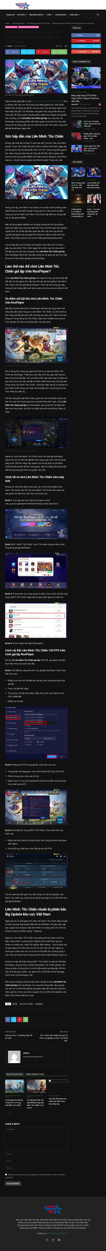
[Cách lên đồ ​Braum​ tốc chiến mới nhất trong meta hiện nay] (58, 1086)
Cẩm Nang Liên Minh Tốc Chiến (38, 23)
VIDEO (49, 15)
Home (7, 23)
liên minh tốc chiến (26, 1004)
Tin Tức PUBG (75, 206)
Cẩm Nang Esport (36, 15)
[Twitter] (13, 1019)
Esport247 (74, 104)
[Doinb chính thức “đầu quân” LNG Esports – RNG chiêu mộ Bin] (76, 148)
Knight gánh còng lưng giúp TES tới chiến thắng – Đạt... (92, 136)
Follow (96, 41)
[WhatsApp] (25, 1019)
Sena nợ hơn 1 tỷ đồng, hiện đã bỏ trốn (18, 1036)
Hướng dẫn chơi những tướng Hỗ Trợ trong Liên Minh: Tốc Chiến (14, 1102)
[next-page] (11, 1113)
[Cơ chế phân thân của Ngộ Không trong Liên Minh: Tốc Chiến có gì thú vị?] (36, 1086)
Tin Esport (21, 15)
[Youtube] (59, 1240)
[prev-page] (6, 1113)
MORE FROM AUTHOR (35, 1074)
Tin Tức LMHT (75, 180)
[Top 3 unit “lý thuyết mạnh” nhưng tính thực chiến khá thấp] (76, 124)
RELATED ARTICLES (15, 1074)
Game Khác (74, 15)
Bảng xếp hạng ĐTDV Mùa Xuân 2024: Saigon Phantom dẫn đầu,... (85, 98)
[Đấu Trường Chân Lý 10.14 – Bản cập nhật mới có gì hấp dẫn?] (78, 172)
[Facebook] (7, 1019)
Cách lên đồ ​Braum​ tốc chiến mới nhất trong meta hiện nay (57, 1101)
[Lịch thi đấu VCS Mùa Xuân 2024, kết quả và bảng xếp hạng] (94, 172)
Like (97, 35)
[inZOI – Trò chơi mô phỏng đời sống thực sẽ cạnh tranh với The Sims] (94, 198)
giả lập (15, 1004)
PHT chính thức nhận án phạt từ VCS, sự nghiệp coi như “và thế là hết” (53, 1038)
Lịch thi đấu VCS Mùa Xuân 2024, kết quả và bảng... (94, 185)
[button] (98, 15)
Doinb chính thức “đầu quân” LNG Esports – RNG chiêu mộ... (92, 148)
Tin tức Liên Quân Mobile (79, 92)
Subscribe (95, 52)
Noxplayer (39, 1004)
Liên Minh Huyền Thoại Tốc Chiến (47, 101)
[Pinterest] (19, 1019)
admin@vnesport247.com (58, 1233)
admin (9, 46)
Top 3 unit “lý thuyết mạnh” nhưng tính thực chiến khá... (92, 124)
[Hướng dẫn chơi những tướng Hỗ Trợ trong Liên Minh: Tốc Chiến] (14, 1086)
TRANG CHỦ (10, 15)
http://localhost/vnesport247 (33, 1057)
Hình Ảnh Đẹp (60, 15)
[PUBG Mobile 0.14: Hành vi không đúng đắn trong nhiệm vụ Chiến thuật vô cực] (78, 198)
